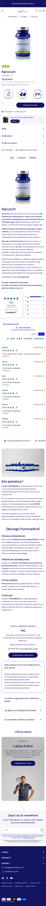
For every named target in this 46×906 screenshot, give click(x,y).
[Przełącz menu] (2, 11)
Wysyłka (19, 82)
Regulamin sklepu (7, 883)
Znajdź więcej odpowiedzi (23, 655)
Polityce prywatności (28, 837)
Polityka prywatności (21, 883)
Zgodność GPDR (30, 886)
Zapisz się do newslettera (23, 815)
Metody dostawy (7, 886)
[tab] (12, 158)
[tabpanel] (23, 226)
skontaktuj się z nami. (30, 649)
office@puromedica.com (14, 867)
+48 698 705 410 (11, 871)
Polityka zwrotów (35, 883)
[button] (4, 324)
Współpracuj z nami (23, 763)
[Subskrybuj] (42, 830)
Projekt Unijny (18, 886)
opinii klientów (11, 306)
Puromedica (12, 17)
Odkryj (14, 121)
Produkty (24, 17)
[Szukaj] (36, 11)
